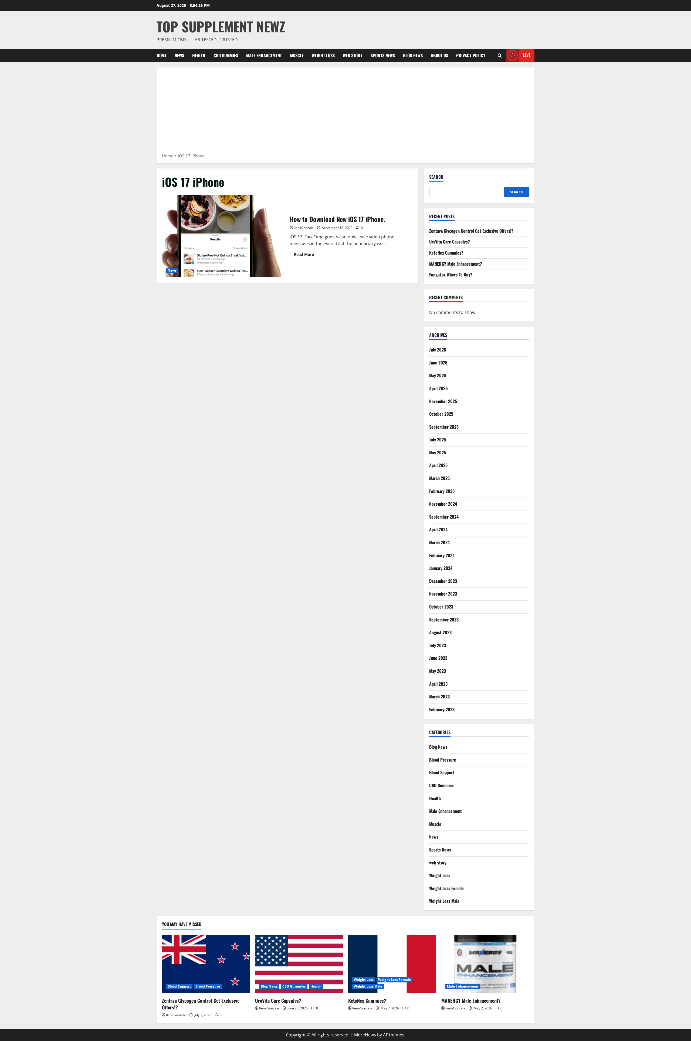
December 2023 (443, 581)
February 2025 (442, 491)
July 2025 (437, 439)
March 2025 (439, 478)
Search (436, 177)
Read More (306, 255)
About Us (439, 55)
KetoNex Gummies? (446, 252)
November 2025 (443, 401)
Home (162, 55)
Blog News (413, 55)
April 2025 (438, 465)
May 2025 (437, 452)
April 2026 (438, 388)
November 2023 (443, 593)
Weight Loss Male (444, 901)
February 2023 (442, 709)
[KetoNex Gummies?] (392, 964)
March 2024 (439, 542)
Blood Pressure (442, 759)
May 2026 (437, 375)
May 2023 (437, 671)
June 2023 (438, 658)
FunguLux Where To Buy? (450, 274)
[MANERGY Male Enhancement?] (485, 964)
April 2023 (438, 684)
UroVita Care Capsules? (449, 241)
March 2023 (439, 696)
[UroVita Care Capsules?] (299, 964)
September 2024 (444, 516)
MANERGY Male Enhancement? (455, 264)
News (179, 55)
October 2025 (441, 414)
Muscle (297, 55)
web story (353, 55)
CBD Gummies (226, 55)
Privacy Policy (470, 55)
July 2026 (437, 349)
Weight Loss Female (446, 888)
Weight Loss (323, 55)
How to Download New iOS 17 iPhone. (224, 236)
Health (198, 55)
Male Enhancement (264, 55)
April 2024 (438, 529)
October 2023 (441, 606)
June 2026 (438, 362)
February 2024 (442, 555)
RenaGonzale (304, 227)
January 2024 (440, 568)
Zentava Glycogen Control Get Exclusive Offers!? (471, 231)
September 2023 (444, 619)
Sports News (383, 55)
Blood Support (441, 772)
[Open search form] (500, 55)
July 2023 (437, 645)
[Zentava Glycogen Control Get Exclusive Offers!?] (206, 964)
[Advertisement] (345, 112)
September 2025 (444, 427)
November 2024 (443, 504)
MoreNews (365, 1035)
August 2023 (440, 632)
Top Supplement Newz (221, 26)
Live (526, 55)
